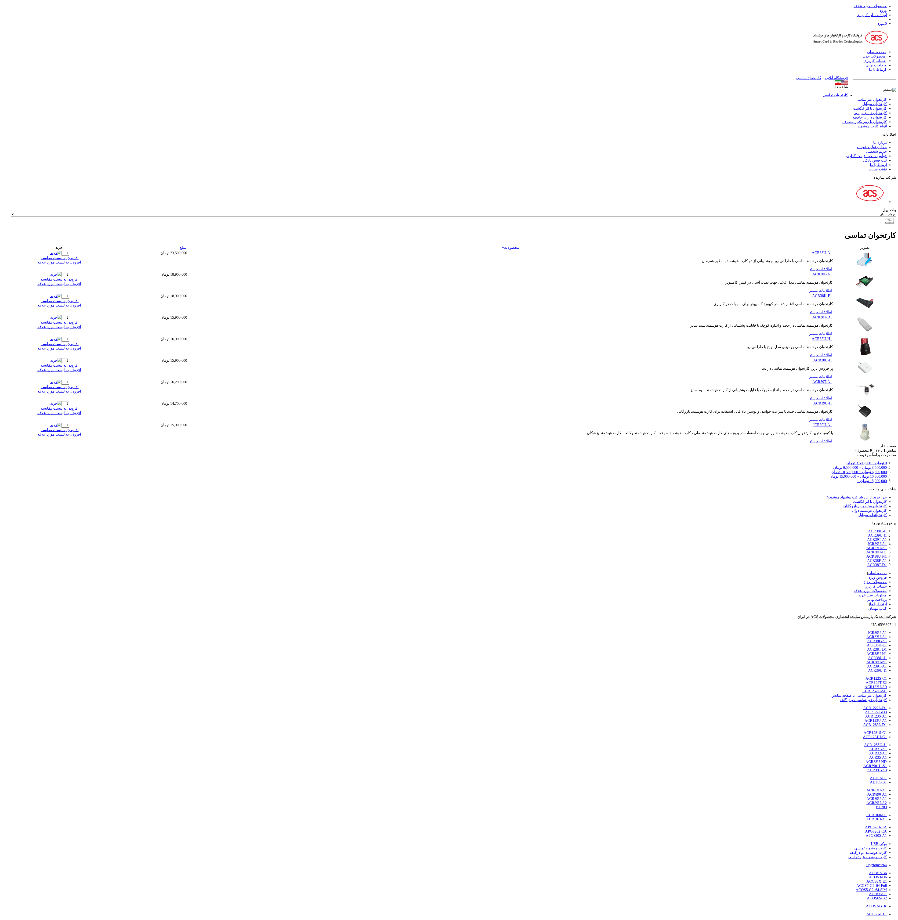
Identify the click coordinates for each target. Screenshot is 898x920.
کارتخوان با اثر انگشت (870, 108)
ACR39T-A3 (877, 770)
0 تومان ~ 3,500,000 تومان (866, 463)
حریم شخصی (876, 151)
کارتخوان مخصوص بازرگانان (865, 506)
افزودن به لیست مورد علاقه (59, 262)
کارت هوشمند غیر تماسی (867, 857)
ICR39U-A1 (822, 425)
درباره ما (880, 142)
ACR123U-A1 (876, 720)
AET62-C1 (878, 778)
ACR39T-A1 (822, 382)
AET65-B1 (878, 782)
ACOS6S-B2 (877, 898)
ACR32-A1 (878, 753)
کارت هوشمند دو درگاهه (868, 853)
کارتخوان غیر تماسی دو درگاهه (863, 700)
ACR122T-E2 (876, 683)
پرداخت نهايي (875, 65)
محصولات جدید (874, 56)
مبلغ (183, 247)
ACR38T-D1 (822, 317)
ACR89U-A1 (876, 799)
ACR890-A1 (877, 794)
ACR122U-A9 (876, 687)
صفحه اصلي (876, 52)
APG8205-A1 (876, 835)
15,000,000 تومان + (872, 481)
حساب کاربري (875, 61)
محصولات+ (510, 247)
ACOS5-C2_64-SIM (871, 890)
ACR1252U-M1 (874, 691)
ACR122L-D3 (876, 712)
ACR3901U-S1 (875, 766)
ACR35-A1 (878, 757)
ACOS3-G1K (876, 906)
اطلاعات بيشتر (820, 269)
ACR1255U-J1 (875, 745)
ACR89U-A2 (876, 803)
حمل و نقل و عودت (872, 147)
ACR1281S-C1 (875, 733)
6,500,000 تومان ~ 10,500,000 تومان (859, 472)
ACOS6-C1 (878, 894)
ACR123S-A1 (876, 716)
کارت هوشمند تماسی (870, 848)
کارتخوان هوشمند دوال (869, 510)
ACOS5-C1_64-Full (871, 886)
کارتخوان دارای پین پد (870, 113)
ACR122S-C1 (876, 678)
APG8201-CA (876, 827)
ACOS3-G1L (876, 914)
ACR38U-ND (876, 762)
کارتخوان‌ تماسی (808, 78)
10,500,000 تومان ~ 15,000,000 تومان (858, 476)
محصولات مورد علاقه (870, 6)
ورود (883, 10)
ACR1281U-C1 (875, 737)
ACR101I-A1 (876, 819)
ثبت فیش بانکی (875, 160)
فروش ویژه (878, 577)
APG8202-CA (876, 831)
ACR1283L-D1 (875, 725)
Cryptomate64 (876, 865)
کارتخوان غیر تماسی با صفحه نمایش (859, 695)
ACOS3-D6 (878, 877)
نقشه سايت (878, 169)
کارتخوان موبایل (874, 104)
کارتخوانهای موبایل (872, 515)
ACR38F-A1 (822, 274)
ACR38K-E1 (822, 296)
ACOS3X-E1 (876, 881)
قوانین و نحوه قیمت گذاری (866, 156)
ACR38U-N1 (876, 556)
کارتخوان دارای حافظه (869, 117)
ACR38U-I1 (822, 360)
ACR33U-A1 (822, 253)
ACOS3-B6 (878, 873)
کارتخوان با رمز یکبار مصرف (864, 122)
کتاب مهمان (877, 608)
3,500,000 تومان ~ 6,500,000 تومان (860, 467)
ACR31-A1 (878, 749)
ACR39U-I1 (822, 403)
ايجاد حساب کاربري (872, 15)
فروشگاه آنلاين (836, 78)
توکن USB (879, 844)
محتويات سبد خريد (872, 595)
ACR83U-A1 (876, 790)
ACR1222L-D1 (875, 708)
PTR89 (881, 807)
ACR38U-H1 (822, 339)
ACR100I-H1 (876, 815)
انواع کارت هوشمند (872, 126)
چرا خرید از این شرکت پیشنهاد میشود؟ (857, 497)
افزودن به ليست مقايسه (60, 258)
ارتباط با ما (877, 70)
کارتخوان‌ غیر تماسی (871, 99)
